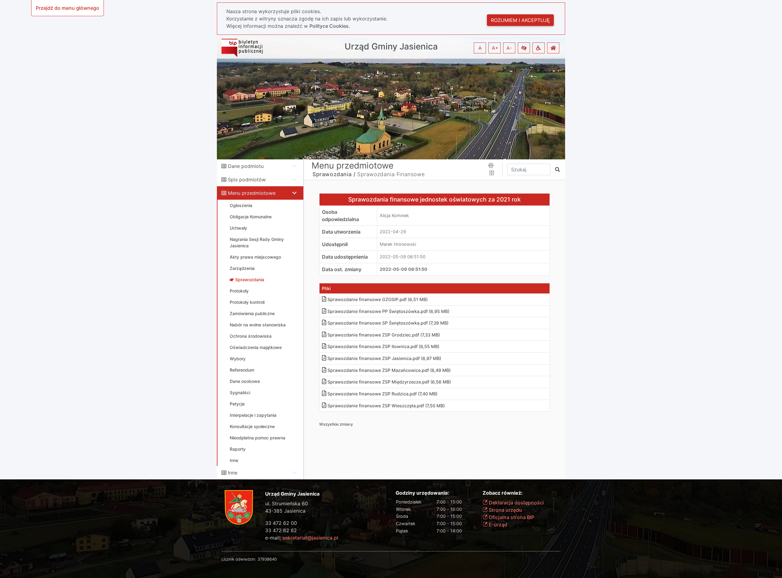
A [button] (480, 48)
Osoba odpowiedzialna (340, 215)
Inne (232, 473)
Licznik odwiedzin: (238, 559)
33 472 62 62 (281, 530)
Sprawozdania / (333, 174)
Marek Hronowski (398, 244)
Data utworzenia (341, 232)
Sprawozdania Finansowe (391, 174)
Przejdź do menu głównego (67, 8)
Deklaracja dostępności (516, 503)
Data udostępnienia (345, 257)
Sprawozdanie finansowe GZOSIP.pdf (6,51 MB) (377, 299)
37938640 (267, 559)
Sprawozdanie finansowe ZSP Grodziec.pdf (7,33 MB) (383, 334)
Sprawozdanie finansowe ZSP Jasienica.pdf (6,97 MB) (384, 358)
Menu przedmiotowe (252, 193)
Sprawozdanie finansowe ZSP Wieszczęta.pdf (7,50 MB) (386, 405)
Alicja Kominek (394, 215)
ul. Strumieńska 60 (286, 503)
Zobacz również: (503, 493)
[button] (524, 47)
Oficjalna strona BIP (511, 517)
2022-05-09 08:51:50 (403, 256)
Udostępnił (335, 244)
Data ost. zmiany (341, 269)
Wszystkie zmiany (336, 424)
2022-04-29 (393, 231)
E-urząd (497, 525)
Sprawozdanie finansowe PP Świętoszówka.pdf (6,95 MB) (388, 311)
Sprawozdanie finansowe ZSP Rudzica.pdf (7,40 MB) (382, 393)
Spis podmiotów (247, 179)
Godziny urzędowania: (422, 493)
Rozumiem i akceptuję (520, 20)
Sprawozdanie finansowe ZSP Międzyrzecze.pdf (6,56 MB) (389, 381)
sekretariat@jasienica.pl (310, 538)
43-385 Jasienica (285, 511)
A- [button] (509, 48)
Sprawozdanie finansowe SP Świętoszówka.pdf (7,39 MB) (387, 322)
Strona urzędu (505, 510)
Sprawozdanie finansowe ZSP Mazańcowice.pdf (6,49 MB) (389, 370)
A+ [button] (495, 48)
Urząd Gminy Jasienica (391, 47)
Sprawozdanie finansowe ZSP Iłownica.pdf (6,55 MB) (383, 346)
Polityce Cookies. (329, 26)
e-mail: (301, 538)
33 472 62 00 (281, 523)
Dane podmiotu (246, 166)
